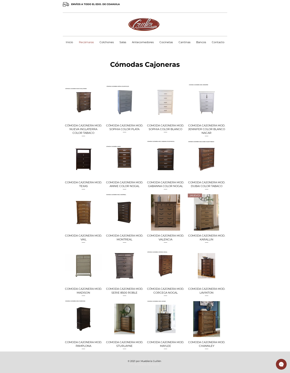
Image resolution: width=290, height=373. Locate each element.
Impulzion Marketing (147, 364)
